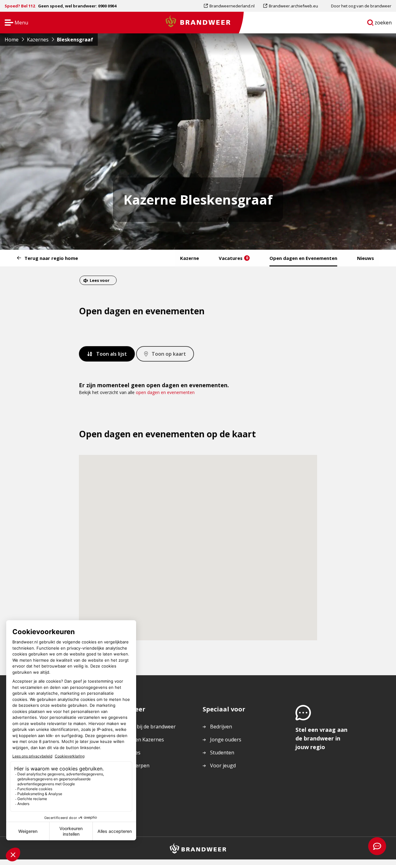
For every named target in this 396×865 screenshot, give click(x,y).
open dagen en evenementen (165, 392)
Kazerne (189, 258)
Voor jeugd (223, 765)
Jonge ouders (225, 739)
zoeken (383, 24)
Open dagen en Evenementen (303, 258)
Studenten (222, 752)
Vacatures (233, 258)
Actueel (125, 778)
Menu (14, 23)
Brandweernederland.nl (232, 7)
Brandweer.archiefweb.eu (293, 7)
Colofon (126, 791)
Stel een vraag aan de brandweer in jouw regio (321, 738)
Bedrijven (221, 726)
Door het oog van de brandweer (361, 6)
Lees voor (99, 281)
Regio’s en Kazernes (140, 739)
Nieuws (365, 258)
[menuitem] (231, 6)
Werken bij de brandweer (146, 726)
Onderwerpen (133, 765)
